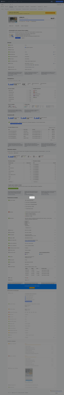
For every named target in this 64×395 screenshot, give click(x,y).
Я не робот (32, 197)
